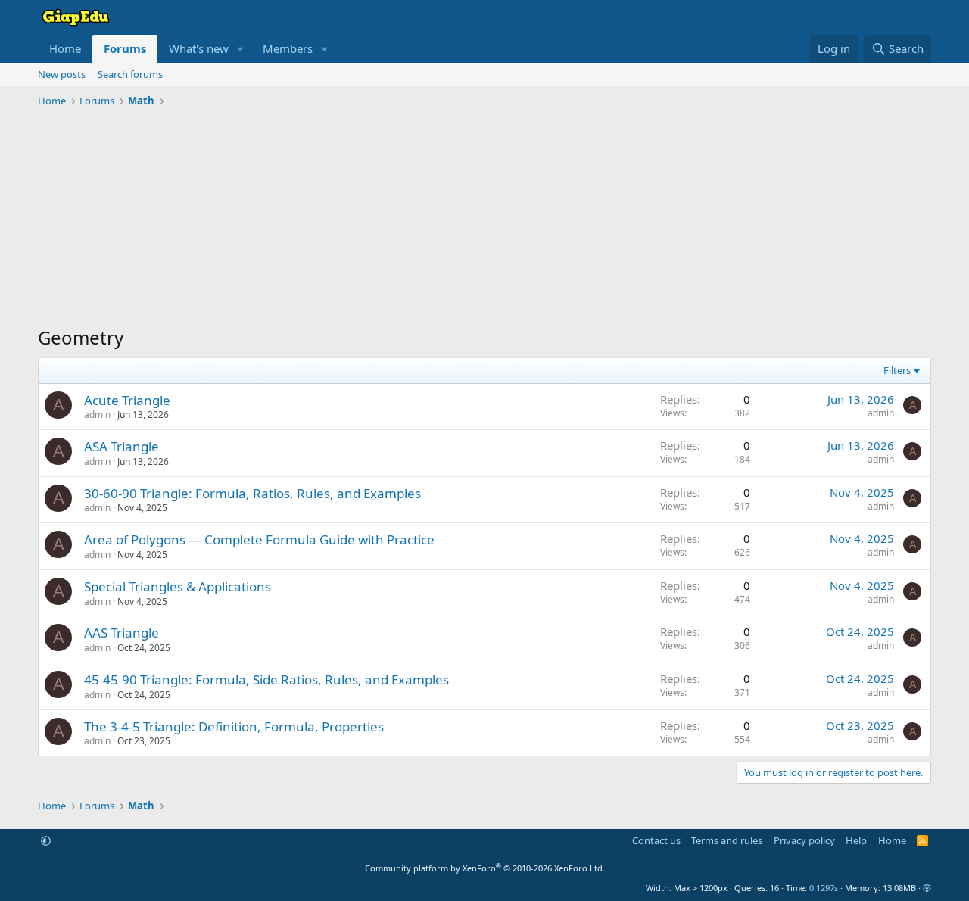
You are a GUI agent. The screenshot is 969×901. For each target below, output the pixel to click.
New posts (62, 74)
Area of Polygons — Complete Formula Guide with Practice (259, 539)
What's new (199, 48)
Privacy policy (804, 840)
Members (288, 48)
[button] (240, 49)
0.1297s (823, 887)
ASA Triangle (121, 446)
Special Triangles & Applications (177, 586)
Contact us (656, 840)
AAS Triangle (121, 632)
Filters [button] (897, 370)
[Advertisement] (484, 219)
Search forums (130, 74)
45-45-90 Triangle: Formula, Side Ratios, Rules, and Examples (266, 679)
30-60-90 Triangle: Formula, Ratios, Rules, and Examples (252, 493)
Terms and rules (726, 840)
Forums (125, 48)
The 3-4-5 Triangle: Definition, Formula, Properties (234, 726)
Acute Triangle (127, 400)
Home (65, 48)
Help (856, 840)
